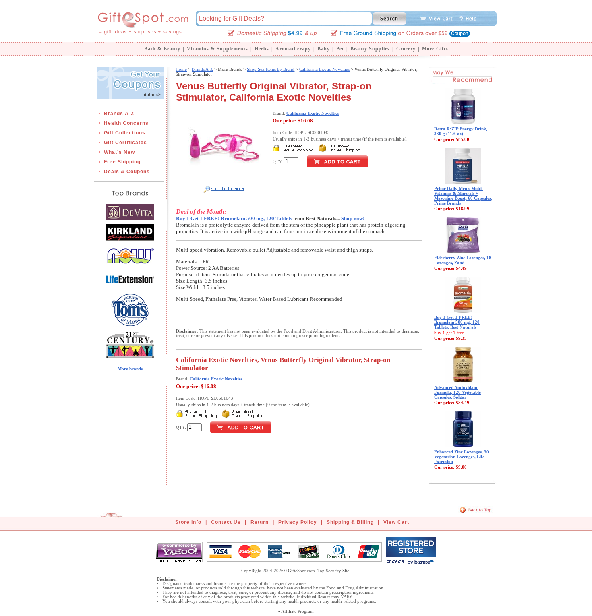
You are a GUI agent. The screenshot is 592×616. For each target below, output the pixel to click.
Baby (323, 49)
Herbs (262, 49)
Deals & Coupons (127, 171)
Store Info (188, 522)
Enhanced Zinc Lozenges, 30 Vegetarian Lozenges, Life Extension (461, 456)
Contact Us (226, 522)
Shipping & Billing (350, 522)
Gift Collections (124, 133)
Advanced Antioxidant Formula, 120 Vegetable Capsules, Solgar (457, 392)
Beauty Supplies (370, 49)
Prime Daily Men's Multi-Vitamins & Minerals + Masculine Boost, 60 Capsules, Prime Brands (463, 195)
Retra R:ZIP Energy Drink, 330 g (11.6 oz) (460, 131)
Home (181, 69)
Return (259, 522)
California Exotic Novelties (324, 69)
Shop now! (352, 218)
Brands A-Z (119, 113)
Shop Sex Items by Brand (270, 69)
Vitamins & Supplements (217, 49)
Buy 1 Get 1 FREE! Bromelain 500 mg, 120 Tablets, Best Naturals (457, 322)
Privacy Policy (297, 522)
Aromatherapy (293, 49)
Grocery (406, 49)
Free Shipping (122, 162)
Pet (340, 49)
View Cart (396, 522)
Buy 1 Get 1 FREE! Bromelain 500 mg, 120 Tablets (234, 218)
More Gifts (435, 49)
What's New (119, 152)
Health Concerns (126, 123)
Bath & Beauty (162, 49)
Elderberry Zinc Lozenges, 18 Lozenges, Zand (462, 260)
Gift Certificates (125, 142)
